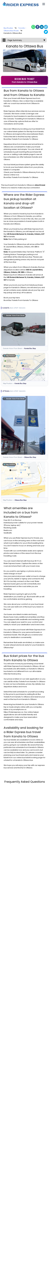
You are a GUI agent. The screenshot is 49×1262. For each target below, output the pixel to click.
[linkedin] (42, 27)
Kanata (7, 101)
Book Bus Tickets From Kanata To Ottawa (21, 139)
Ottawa (15, 101)
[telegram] (46, 27)
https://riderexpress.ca (13, 712)
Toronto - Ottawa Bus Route (15, 29)
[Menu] (43, 4)
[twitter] (46, 32)
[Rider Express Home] (21, 4)
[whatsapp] (33, 27)
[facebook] (37, 27)
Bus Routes (8, 28)
